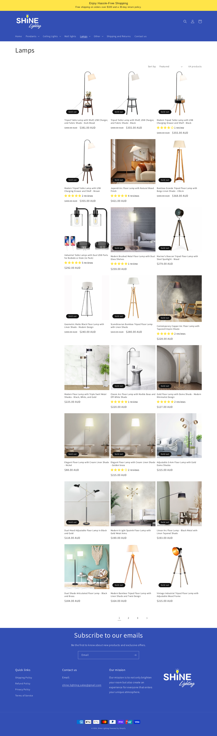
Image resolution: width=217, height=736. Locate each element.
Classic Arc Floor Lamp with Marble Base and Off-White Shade (133, 395)
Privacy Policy (22, 689)
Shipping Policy (23, 677)
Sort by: (152, 66)
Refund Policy (22, 683)
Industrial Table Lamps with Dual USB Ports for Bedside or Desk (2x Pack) (86, 256)
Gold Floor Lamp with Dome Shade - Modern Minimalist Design (179, 395)
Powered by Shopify (118, 728)
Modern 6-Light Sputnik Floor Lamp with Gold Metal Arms (131, 532)
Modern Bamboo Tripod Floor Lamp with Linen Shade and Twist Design (131, 595)
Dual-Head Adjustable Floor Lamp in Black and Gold (85, 532)
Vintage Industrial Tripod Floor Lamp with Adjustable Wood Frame (178, 595)
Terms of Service (24, 695)
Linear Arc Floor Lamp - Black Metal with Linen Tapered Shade (177, 532)
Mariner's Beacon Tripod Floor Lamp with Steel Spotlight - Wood (177, 258)
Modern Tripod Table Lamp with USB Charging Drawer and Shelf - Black (175, 121)
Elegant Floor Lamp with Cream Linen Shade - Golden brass (133, 464)
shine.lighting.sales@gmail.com (81, 685)
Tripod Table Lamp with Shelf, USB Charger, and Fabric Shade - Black (132, 121)
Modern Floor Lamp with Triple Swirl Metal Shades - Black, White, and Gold (85, 395)
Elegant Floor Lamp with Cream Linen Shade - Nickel (86, 464)
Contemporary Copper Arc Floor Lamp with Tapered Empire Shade (178, 327)
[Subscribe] (135, 655)
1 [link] (119, 618)
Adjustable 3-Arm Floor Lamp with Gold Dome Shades (176, 464)
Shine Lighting (103, 728)
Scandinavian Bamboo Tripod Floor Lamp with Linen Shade (132, 326)
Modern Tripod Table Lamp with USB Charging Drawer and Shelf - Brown (82, 189)
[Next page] (147, 618)
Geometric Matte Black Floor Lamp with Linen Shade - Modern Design (84, 326)
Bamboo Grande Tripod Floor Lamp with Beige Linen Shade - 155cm (177, 189)
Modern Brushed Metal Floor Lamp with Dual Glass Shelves (133, 258)
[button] (32, 36)
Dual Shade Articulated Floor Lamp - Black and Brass (85, 595)
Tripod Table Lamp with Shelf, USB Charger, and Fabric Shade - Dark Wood (86, 121)
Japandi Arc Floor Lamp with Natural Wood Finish (132, 189)
